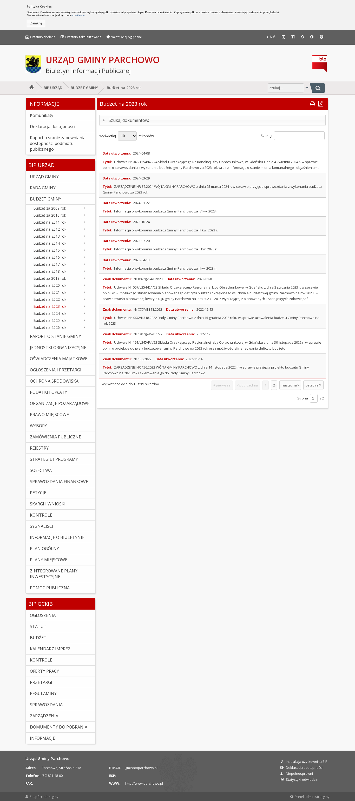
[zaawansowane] (306, 87)
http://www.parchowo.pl (144, 783)
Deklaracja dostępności (304, 767)
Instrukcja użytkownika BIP (306, 761)
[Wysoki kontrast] (312, 37)
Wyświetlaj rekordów (126, 136)
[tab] (212, 120)
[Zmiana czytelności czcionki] (284, 37)
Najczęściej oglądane (126, 37)
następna (290, 385)
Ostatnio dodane (42, 37)
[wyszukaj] (317, 88)
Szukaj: (267, 135)
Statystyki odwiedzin (302, 779)
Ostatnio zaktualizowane (83, 37)
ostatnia (312, 385)
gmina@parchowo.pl (141, 767)
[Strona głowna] (30, 88)
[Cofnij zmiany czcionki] (303, 37)
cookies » (77, 15)
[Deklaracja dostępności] (322, 37)
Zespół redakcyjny (43, 796)
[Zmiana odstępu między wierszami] (293, 37)
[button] (36, 23)
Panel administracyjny (312, 796)
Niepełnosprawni (299, 773)
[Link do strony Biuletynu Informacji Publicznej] (319, 70)
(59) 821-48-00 (52, 775)
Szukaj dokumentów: (129, 120)
